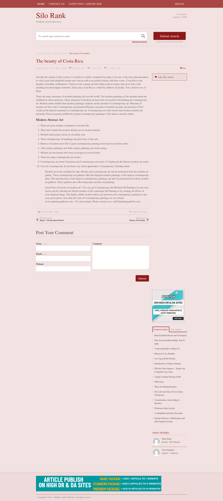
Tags (145, 211)
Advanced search (139, 42)
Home (41, 3)
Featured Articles (161, 329)
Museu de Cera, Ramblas (164, 353)
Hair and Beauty (60, 53)
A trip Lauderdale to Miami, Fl (167, 348)
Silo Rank (51, 15)
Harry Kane (49, 68)
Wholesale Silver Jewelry (164, 408)
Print (184, 68)
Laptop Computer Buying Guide (167, 376)
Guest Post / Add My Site (85, 3)
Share (56, 211)
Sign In (179, 3)
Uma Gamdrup (168, 449)
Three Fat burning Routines (165, 386)
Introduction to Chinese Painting (167, 363)
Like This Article (166, 77)
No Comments (96, 68)
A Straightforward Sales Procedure (168, 413)
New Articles (176, 329)
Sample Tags (137, 211)
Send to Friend (47, 211)
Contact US (57, 3)
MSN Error (159, 381)
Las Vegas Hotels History (164, 358)
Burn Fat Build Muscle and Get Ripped (170, 335)
